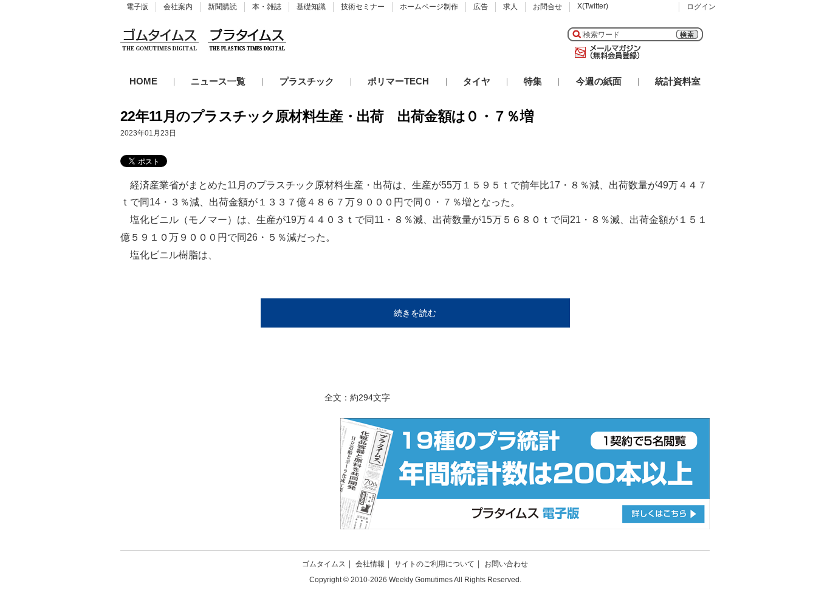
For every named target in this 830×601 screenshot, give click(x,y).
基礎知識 (311, 6)
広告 (480, 6)
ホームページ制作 (429, 6)
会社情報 (370, 564)
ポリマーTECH (398, 81)
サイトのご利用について (434, 564)
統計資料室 (678, 81)
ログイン (701, 6)
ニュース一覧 (218, 81)
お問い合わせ (506, 564)
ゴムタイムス (324, 564)
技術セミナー (363, 6)
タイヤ (476, 81)
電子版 (137, 6)
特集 (533, 81)
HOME (143, 81)
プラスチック (307, 81)
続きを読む (415, 313)
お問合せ (547, 6)
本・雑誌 (266, 6)
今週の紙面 (599, 81)
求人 (510, 6)
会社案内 (178, 6)
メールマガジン (605, 52)
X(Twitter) (592, 6)
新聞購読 (222, 6)
